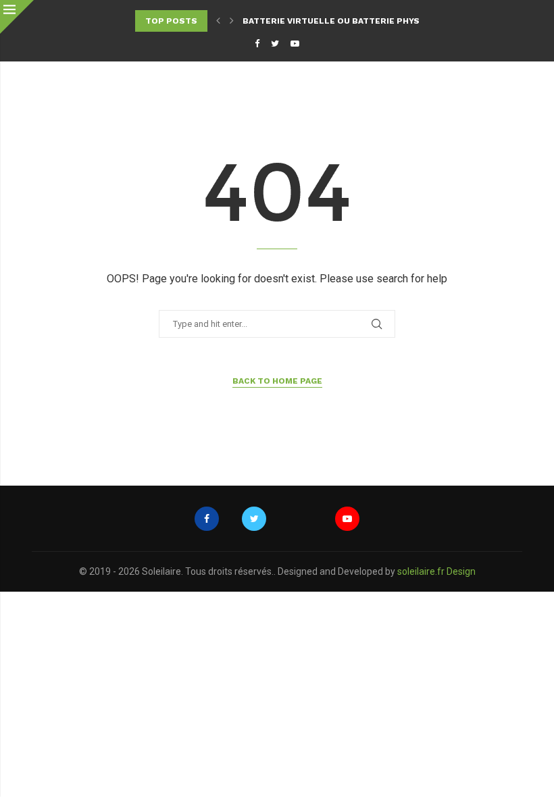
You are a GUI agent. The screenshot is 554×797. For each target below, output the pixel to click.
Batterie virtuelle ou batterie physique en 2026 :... (367, 21)
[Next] (231, 21)
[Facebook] (257, 43)
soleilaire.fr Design (436, 571)
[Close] (17, 17)
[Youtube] (295, 43)
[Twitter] (275, 43)
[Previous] (218, 21)
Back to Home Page (277, 381)
